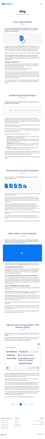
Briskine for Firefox (4, 422)
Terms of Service (18, 426)
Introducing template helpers (22, 95)
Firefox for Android (8, 296)
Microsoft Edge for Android (19, 296)
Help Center (34, 151)
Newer (13, 404)
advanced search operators (15, 376)
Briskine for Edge (4, 426)
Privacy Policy (17, 424)
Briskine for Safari (4, 424)
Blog (16, 422)
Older (31, 404)
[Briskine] (4, 434)
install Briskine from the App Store (22, 291)
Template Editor (24, 81)
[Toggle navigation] (41, 4)
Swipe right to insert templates (22, 233)
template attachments (27, 217)
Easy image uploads (22, 21)
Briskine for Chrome (5, 420)
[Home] (7, 4)
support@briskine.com (39, 420)
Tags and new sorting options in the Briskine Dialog (22, 326)
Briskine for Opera (4, 428)
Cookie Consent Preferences (38, 424)
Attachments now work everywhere (22, 170)
